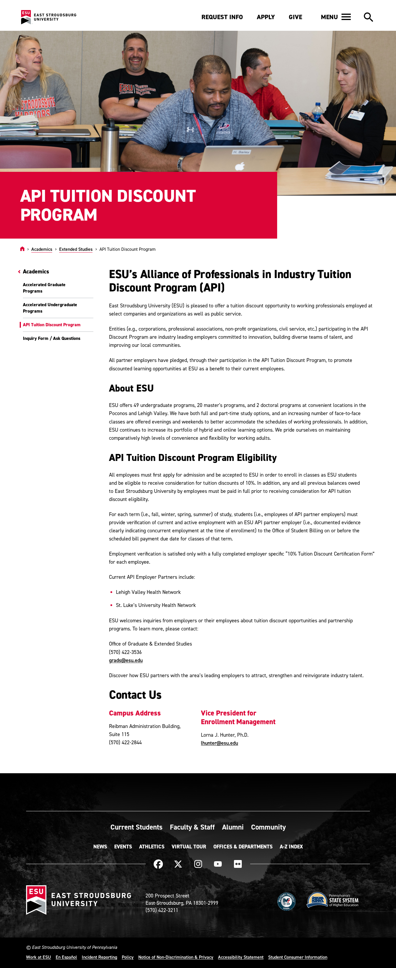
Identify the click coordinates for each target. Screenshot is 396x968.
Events (123, 846)
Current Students (136, 827)
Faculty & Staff (192, 827)
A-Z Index (291, 846)
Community (268, 827)
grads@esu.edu (126, 660)
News (100, 846)
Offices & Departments (243, 846)
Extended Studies (75, 249)
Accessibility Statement (241, 957)
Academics (41, 249)
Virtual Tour (189, 846)
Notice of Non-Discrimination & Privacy (175, 957)
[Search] (368, 17)
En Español (66, 957)
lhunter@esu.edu (219, 743)
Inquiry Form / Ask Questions (51, 338)
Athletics (151, 846)
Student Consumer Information (297, 957)
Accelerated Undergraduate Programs (50, 308)
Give (295, 17)
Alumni (233, 827)
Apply (266, 17)
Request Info (222, 17)
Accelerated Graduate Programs (44, 288)
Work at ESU (38, 957)
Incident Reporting (99, 957)
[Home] (22, 249)
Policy (128, 957)
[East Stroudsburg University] (48, 17)
